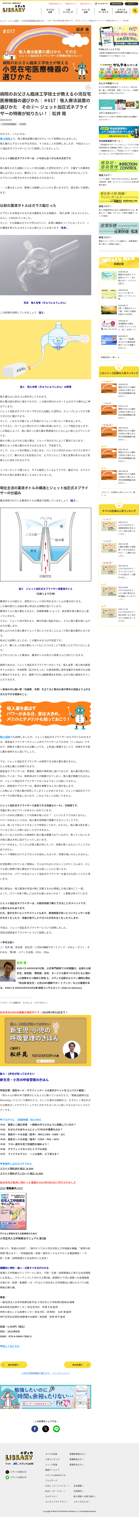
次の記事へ (77, 1364)
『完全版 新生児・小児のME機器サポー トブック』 (45, 983)
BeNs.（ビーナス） (54, 1491)
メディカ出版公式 (18, 1471)
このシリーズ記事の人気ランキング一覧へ (118, 493)
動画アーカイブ (103, 10)
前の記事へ (13, 1364)
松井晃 (22, 124)
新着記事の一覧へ (108, 357)
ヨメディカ (50, 1496)
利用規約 (78, 1491)
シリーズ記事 (86, 10)
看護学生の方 (85, 4)
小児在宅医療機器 (9, 124)
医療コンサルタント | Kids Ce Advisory (60, 987)
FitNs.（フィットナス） (56, 1485)
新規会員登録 (116, 3)
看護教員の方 (70, 4)
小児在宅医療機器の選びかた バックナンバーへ (45, 1373)
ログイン (131, 3)
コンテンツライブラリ (55, 1501)
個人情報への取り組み (84, 1496)
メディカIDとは (81, 1501)
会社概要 (78, 1485)
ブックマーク (103, 3)
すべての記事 (50, 10)
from (8, 1463)
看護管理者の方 (54, 4)
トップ (2, 21)
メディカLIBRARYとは (121, 10)
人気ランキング (68, 10)
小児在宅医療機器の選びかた (32, 21)
